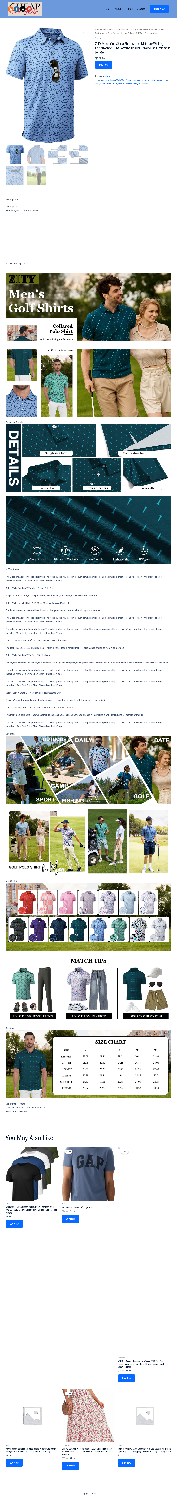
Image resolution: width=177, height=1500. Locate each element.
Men (104, 29)
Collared (111, 80)
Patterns (145, 80)
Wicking (128, 84)
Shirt (102, 84)
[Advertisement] (88, 242)
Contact (141, 9)
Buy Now (103, 64)
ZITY (135, 84)
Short (114, 84)
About (118, 9)
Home (108, 9)
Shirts (111, 29)
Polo (165, 80)
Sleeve (121, 84)
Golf (118, 80)
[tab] (12, 200)
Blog (130, 9)
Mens (128, 80)
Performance (156, 80)
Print (97, 84)
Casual (104, 80)
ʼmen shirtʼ (143, 84)
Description (12, 199)
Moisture (136, 80)
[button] (122, 9)
